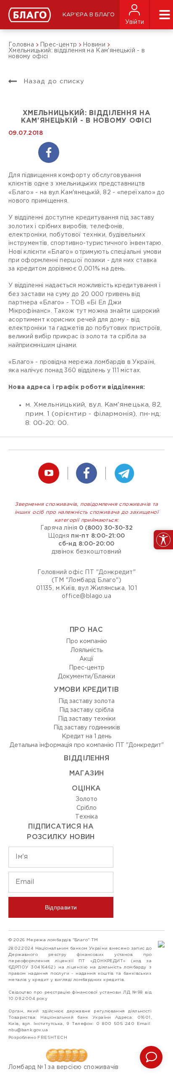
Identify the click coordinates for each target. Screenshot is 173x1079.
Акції (86, 659)
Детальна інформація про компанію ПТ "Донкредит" (87, 745)
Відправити (61, 907)
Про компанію (86, 641)
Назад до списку (52, 81)
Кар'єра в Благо (89, 15)
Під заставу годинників (86, 727)
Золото (86, 799)
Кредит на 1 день (86, 736)
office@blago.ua (86, 596)
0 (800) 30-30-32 (106, 527)
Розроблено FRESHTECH (37, 1038)
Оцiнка (86, 788)
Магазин (86, 773)
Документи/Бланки (86, 676)
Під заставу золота (86, 701)
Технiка (86, 816)
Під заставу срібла (86, 710)
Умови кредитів (86, 690)
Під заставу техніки (86, 718)
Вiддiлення (86, 758)
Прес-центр (87, 667)
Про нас (86, 630)
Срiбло (86, 808)
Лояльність (86, 650)
